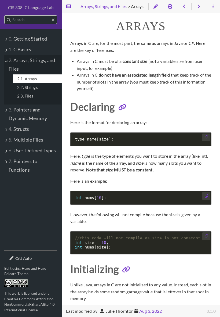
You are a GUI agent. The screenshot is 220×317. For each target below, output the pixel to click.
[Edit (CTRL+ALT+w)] (155, 6)
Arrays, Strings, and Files (32, 64)
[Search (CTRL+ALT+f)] (9, 20)
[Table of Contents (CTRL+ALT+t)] (69, 6)
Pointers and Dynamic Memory (28, 114)
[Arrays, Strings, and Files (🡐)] (184, 6)
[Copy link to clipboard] (122, 107)
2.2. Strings (27, 87)
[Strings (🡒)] (198, 6)
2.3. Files (25, 95)
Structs (19, 129)
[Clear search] (53, 20)
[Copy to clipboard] (206, 137)
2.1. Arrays (27, 78)
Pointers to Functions (23, 165)
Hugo (26, 268)
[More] (213, 6)
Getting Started (28, 39)
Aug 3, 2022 (150, 311)
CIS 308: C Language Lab (30, 7)
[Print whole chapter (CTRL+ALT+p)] (170, 6)
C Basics (20, 49)
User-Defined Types (32, 150)
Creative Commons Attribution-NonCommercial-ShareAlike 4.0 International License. (29, 304)
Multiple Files (26, 140)
